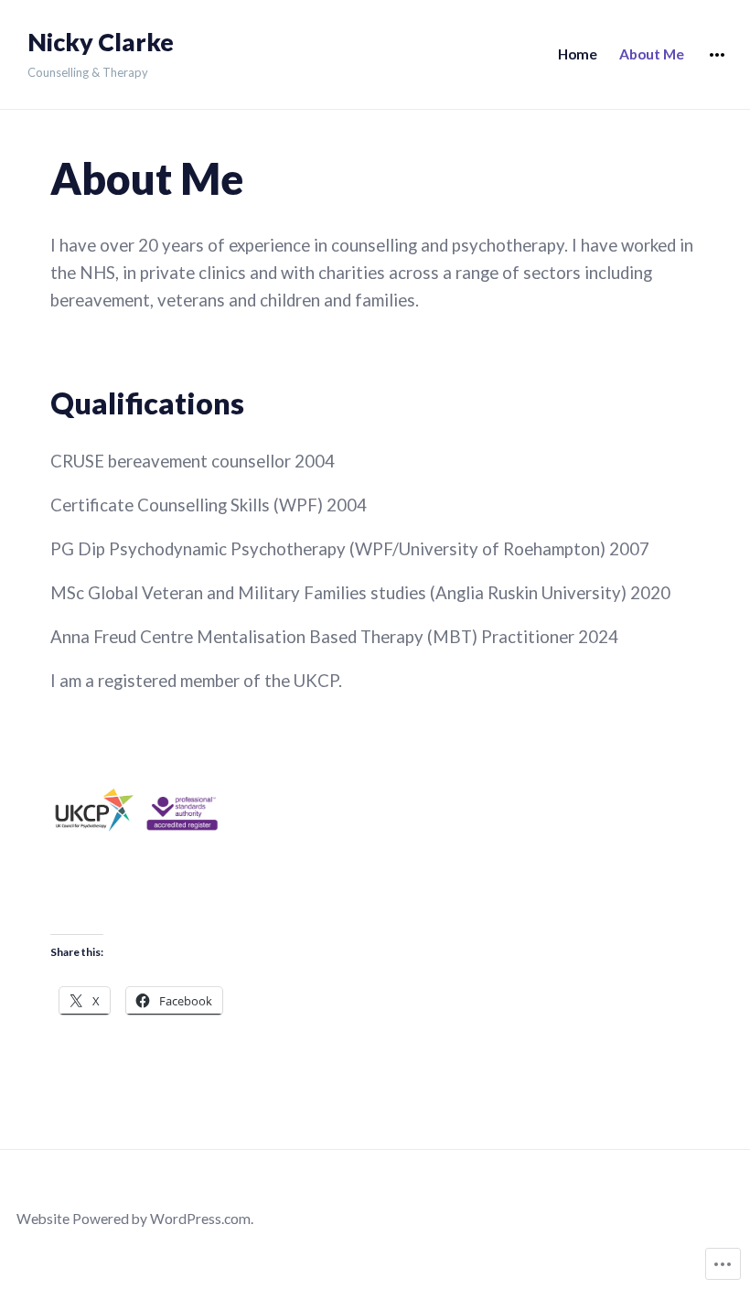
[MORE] (717, 55)
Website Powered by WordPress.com (133, 1218)
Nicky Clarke (100, 42)
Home (577, 54)
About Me (651, 54)
